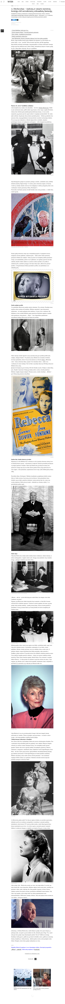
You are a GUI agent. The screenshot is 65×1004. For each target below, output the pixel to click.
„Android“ (18, 949)
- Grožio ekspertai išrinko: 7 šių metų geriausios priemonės (24, 32)
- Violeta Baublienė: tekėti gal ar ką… (20, 30)
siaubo (46, 15)
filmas (43, 359)
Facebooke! (37, 949)
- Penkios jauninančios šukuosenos (19, 36)
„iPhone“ (13, 949)
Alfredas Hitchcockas (44, 108)
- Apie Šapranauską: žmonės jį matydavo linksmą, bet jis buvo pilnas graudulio (29, 38)
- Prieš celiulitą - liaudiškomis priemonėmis (21, 34)
